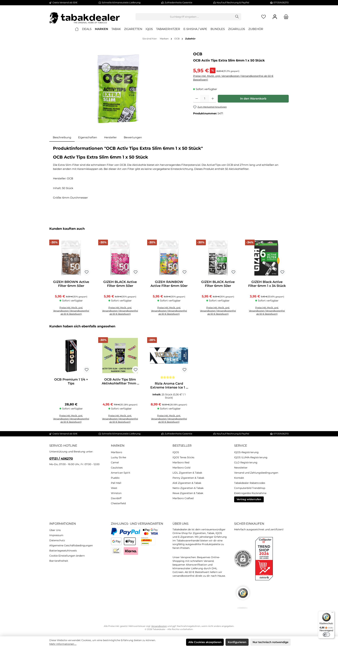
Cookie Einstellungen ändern (67, 555)
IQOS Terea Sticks (183, 457)
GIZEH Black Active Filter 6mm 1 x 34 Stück (267, 284)
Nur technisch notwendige (270, 642)
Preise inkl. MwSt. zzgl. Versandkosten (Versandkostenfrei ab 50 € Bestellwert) (233, 77)
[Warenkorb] (285, 16)
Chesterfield (118, 503)
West (114, 488)
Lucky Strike (118, 457)
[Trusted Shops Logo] (243, 596)
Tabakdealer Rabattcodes (249, 483)
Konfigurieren (237, 642)
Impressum (56, 535)
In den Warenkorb (253, 98)
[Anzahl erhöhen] (212, 99)
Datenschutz (57, 540)
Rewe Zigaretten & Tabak (188, 493)
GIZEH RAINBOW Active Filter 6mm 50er (169, 284)
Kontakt (239, 477)
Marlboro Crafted (183, 498)
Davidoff (116, 498)
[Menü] (332, 613)
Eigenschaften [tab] (87, 137)
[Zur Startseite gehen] (84, 16)
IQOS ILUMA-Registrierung (250, 457)
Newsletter (241, 467)
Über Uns (55, 530)
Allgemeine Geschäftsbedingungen (71, 545)
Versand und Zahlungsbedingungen (256, 472)
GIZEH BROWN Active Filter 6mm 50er (71, 284)
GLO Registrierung (245, 462)
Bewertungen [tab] (133, 137)
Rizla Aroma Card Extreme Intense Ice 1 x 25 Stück (169, 385)
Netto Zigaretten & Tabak (188, 488)
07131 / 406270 (61, 459)
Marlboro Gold (181, 467)
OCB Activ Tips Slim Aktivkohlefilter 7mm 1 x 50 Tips (120, 381)
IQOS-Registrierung (246, 452)
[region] (118, 89)
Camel (115, 462)
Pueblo (115, 477)
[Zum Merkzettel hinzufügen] (86, 272)
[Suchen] (237, 16)
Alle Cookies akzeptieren (204, 642)
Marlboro (116, 452)
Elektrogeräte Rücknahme (250, 493)
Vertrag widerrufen (249, 499)
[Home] (76, 29)
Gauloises (117, 467)
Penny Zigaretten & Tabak (188, 477)
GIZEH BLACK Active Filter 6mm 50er (120, 284)
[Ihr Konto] (275, 16)
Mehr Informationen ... (62, 644)
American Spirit (120, 472)
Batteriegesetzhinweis (63, 550)
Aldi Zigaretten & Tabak (187, 483)
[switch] (326, 634)
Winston (116, 493)
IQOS (176, 452)
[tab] (62, 137)
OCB (197, 54)
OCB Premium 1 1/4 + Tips (71, 381)
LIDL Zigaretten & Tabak (187, 472)
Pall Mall (116, 483)
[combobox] (184, 16)
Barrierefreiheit (58, 560)
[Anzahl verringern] (196, 99)
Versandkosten (159, 626)
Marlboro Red (181, 462)
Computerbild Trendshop (249, 488)
